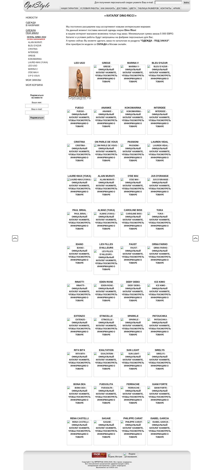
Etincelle (106, 316)
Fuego (79, 107)
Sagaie (106, 418)
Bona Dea (79, 384)
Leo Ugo (32, 66)
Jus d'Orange (160, 176)
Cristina (32, 49)
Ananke (106, 107)
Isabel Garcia (159, 418)
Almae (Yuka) (106, 210)
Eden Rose (106, 281)
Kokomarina (35, 59)
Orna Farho (160, 244)
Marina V (33, 69)
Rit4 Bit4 (79, 350)
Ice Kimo (159, 281)
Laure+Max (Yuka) (38, 62)
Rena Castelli (79, 418)
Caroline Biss (133, 210)
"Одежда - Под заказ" (154, 40)
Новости (31, 17)
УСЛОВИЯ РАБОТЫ (89, 8)
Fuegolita (106, 384)
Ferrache (133, 384)
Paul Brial (79, 210)
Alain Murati (35, 42)
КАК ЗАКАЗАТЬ (108, 8)
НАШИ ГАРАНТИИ (69, 8)
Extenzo (79, 316)
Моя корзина (34, 85)
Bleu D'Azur (160, 63)
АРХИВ (176, 8)
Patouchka (159, 316)
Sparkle (133, 316)
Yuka (159, 210)
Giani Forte (159, 384)
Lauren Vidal (159, 141)
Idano (79, 244)
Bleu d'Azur (34, 45)
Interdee (33, 52)
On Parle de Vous (106, 141)
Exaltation (106, 350)
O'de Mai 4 (33, 72)
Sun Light (133, 350)
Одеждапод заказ (32, 31)
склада (102, 44)
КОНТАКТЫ (165, 8)
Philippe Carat (133, 418)
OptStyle (98, 462)
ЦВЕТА (132, 8)
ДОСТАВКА (122, 8)
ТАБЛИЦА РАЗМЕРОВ (148, 8)
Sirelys (160, 350)
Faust (133, 244)
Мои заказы (33, 80)
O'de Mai (133, 176)
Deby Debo (133, 281)
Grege (31, 56)
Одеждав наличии (32, 24)
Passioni (133, 141)
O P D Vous (34, 76)
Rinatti (79, 281)
